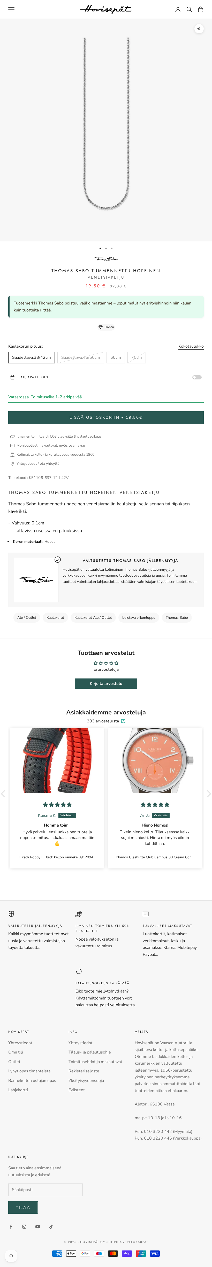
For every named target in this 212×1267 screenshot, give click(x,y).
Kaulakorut (55, 617)
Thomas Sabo (177, 617)
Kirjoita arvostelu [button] (106, 683)
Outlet (14, 1062)
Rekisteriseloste (84, 1071)
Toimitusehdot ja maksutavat (95, 1062)
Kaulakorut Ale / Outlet (93, 617)
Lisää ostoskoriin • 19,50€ (106, 417)
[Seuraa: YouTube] (37, 1226)
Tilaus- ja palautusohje (90, 1052)
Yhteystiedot (20, 1043)
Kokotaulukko (191, 346)
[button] (4, 793)
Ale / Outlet (26, 617)
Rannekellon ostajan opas (32, 1080)
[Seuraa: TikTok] (51, 1226)
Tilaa (23, 1207)
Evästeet (77, 1090)
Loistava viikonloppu (138, 617)
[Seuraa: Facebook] (10, 1226)
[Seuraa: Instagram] (24, 1226)
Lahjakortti (18, 1090)
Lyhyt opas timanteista (29, 1071)
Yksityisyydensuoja (86, 1080)
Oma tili (15, 1052)
